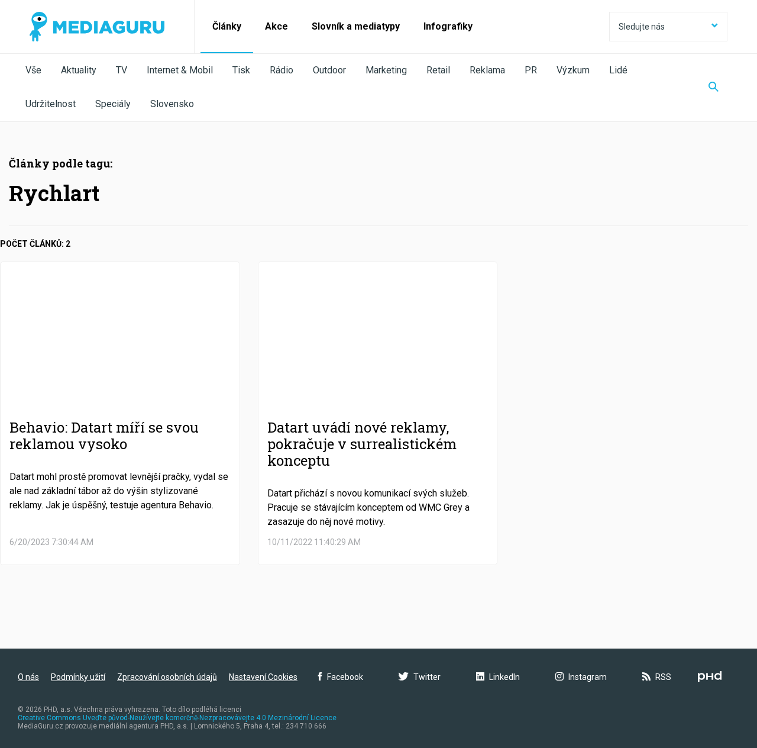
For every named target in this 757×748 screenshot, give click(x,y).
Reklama (487, 70)
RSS (663, 677)
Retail (438, 70)
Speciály (113, 103)
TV (121, 70)
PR (531, 70)
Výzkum (573, 70)
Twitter (427, 677)
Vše (33, 70)
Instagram (587, 677)
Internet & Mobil (180, 70)
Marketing (386, 70)
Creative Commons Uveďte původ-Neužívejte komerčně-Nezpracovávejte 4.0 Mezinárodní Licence (177, 718)
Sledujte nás (642, 26)
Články (226, 26)
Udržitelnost (50, 103)
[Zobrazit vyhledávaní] (713, 87)
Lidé (618, 70)
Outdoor (329, 70)
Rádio (281, 70)
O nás (28, 677)
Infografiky (448, 26)
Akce (276, 26)
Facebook (345, 677)
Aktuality (78, 70)
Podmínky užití (78, 677)
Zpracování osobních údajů (167, 677)
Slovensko (172, 103)
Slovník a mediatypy (356, 26)
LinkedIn (504, 677)
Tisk (241, 70)
